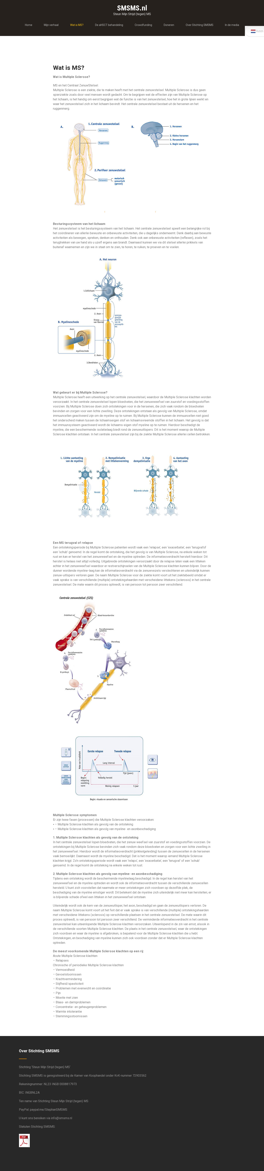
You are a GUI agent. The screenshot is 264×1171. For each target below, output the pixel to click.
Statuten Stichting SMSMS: (37, 1126)
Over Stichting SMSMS (199, 24)
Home (28, 24)
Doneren (169, 24)
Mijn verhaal (51, 24)
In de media (232, 24)
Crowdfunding (143, 24)
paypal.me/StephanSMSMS (48, 1109)
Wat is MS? (76, 24)
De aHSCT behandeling (109, 24)
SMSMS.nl (132, 8)
